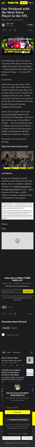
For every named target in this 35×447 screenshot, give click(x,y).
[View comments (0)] (10, 30)
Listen (31, 25)
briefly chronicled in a (22, 186)
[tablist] (10, 328)
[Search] (31, 352)
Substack (8, 443)
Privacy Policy (24, 428)
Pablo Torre (10, 23)
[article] (17, 361)
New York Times (7, 189)
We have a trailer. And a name (11, 360)
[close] (29, 384)
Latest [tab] (9, 352)
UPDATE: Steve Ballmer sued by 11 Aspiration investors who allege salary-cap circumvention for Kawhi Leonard (12, 372)
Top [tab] (4, 352)
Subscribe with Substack (19, 420)
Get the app (27, 438)
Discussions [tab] (16, 352)
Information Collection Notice (21, 298)
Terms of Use (27, 296)
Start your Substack (12, 438)
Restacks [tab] (14, 328)
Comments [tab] (6, 328)
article (16, 189)
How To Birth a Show (10, 358)
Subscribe (24, 3)
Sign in (31, 3)
